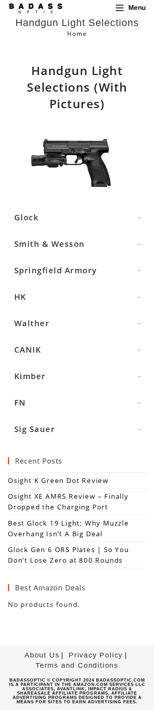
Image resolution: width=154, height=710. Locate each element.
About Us (41, 655)
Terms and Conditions (77, 665)
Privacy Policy (96, 655)
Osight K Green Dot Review (58, 480)
